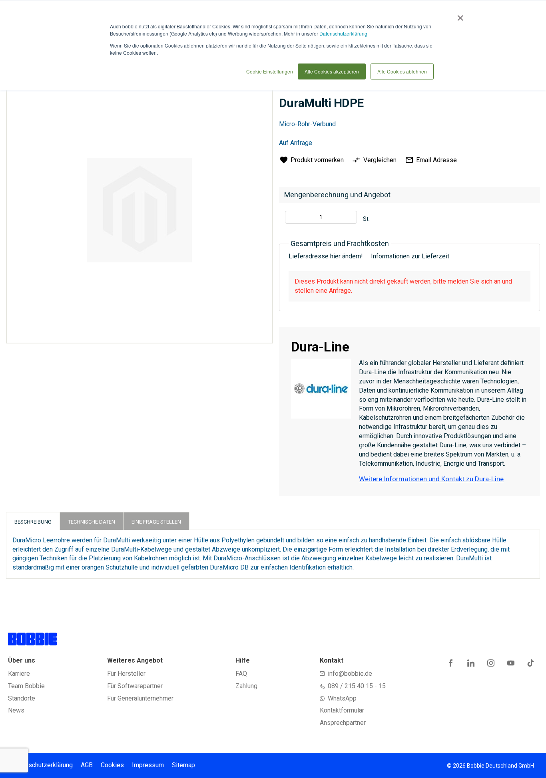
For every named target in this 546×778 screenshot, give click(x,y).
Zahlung (246, 686)
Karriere (19, 673)
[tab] (33, 521)
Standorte (21, 698)
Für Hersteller (126, 673)
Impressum (148, 765)
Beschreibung (33, 522)
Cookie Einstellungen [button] (269, 71)
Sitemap (183, 765)
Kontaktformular (342, 710)
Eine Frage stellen (156, 522)
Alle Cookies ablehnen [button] (402, 71)
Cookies (112, 765)
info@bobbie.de (350, 673)
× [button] (459, 15)
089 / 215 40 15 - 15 (357, 686)
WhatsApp (342, 698)
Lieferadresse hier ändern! (326, 256)
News (16, 710)
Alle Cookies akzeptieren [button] (332, 71)
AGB (87, 765)
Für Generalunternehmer (140, 698)
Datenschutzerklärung (343, 33)
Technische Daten (91, 522)
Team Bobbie (26, 686)
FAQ (241, 673)
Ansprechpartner (343, 722)
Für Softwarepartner (135, 686)
